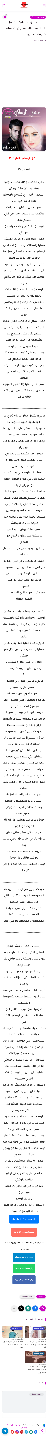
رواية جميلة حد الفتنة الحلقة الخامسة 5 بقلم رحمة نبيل (37, 1370)
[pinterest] (21, 1432)
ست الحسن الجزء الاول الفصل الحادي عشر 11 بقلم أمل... (35, 1345)
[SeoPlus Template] (44, 1425)
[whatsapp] (31, 1432)
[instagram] (17, 1432)
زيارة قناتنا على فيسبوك (24, 1280)
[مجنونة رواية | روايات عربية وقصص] (24, 5)
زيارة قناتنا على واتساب (24, 1268)
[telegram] (26, 1432)
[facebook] (35, 1432)
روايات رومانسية (38, 17)
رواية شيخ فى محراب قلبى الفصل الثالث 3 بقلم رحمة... (13, 1345)
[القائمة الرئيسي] (44, 5)
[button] (35, 1308)
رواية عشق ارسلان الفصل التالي (24, 1219)
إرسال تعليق (36, 1394)
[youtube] (12, 1432)
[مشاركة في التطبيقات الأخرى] (14, 1308)
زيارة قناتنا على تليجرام (24, 1257)
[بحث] (4, 5)
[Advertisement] (24, 75)
